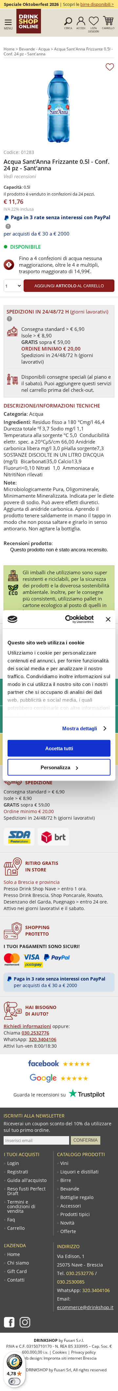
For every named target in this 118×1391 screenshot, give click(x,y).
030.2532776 (35, 1033)
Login (13, 1163)
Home (9, 49)
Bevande (69, 1189)
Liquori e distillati (79, 1172)
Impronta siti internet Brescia (70, 1358)
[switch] (14, 1381)
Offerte (68, 1231)
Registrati (17, 1172)
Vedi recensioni (20, 176)
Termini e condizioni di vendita (21, 1206)
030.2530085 (71, 1282)
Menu (8, 28)
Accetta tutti (59, 748)
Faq (11, 1220)
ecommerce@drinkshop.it (85, 1307)
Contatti (16, 1280)
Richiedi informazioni (27, 1026)
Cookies (59, 1352)
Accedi (80, 28)
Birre (65, 1180)
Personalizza (55, 767)
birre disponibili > (97, 4)
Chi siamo (18, 1263)
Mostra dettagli (79, 728)
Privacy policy (83, 1352)
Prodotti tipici (75, 1214)
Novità (67, 1223)
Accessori (70, 1206)
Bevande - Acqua (34, 49)
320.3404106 (42, 1039)
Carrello (108, 28)
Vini (64, 1163)
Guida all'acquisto (27, 1180)
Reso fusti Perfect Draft (26, 1191)
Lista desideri (93, 29)
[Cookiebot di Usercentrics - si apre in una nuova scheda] (69, 619)
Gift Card (17, 1271)
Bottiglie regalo (76, 1197)
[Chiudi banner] (108, 619)
